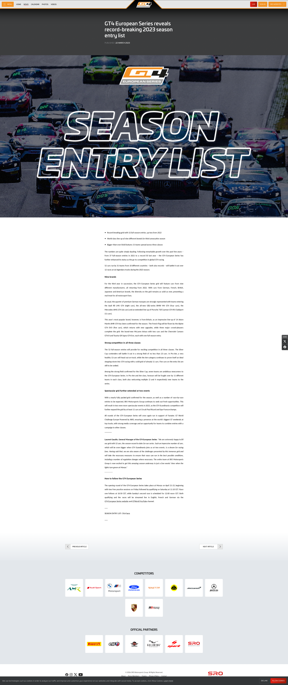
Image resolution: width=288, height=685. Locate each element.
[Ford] (134, 588)
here (128, 514)
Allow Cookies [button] (278, 681)
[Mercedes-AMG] (214, 588)
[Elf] (114, 644)
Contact (164, 676)
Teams (144, 676)
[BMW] (114, 588)
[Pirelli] (94, 644)
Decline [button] (264, 681)
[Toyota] (154, 608)
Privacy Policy (154, 676)
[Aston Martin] (74, 588)
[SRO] (194, 644)
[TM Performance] (134, 644)
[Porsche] (134, 608)
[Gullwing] (154, 644)
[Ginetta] (154, 588)
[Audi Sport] (94, 588)
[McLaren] (194, 588)
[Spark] (174, 644)
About (123, 676)
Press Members (133, 676)
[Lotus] (174, 588)
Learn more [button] (168, 680)
